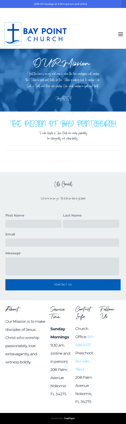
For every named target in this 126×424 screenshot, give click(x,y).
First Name (14, 215)
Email (10, 234)
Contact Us (63, 284)
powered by (63, 418)
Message (12, 253)
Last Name (72, 215)
